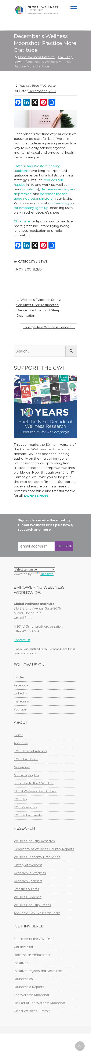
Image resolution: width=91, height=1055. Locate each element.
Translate (47, 574)
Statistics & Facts (26, 889)
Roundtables (23, 979)
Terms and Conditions (61, 648)
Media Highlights (26, 775)
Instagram (21, 701)
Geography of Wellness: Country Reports (44, 849)
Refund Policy (39, 648)
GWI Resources (25, 807)
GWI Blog (21, 799)
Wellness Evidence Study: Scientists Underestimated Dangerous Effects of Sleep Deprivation (38, 308)
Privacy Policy (21, 648)
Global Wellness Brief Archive (35, 791)
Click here (22, 221)
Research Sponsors (28, 881)
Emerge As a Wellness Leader (49, 327)
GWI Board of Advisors (30, 751)
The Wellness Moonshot (31, 995)
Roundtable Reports (29, 987)
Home (18, 735)
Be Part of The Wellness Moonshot (39, 1003)
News (43, 262)
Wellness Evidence (27, 897)
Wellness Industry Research (34, 841)
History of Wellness (28, 865)
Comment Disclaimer (25, 653)
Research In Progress (30, 873)
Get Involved (23, 947)
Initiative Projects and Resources (38, 971)
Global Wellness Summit (32, 1011)
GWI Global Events (28, 815)
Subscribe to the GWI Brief (34, 783)
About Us (21, 743)
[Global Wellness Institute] (36, 10)
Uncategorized (28, 269)
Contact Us (22, 640)
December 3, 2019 (42, 91)
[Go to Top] (80, 1046)
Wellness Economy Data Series (37, 857)
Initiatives (21, 963)
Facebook (21, 685)
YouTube (20, 709)
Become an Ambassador (32, 955)
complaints (29, 189)
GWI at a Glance (26, 759)
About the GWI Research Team (37, 913)
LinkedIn (20, 693)
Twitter (19, 677)
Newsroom (22, 767)
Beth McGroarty (43, 85)
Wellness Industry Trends (32, 905)
